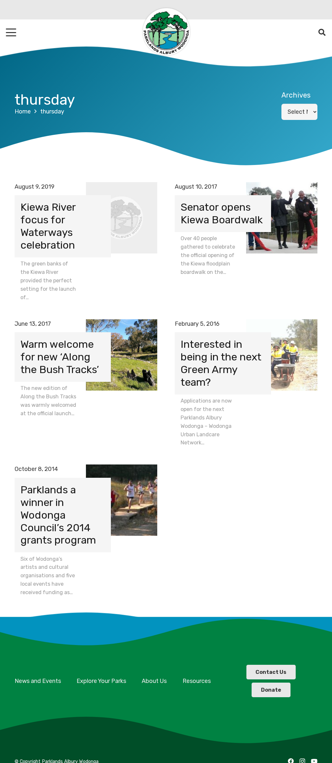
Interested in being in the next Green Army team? (221, 363)
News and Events (38, 681)
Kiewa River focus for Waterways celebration (48, 226)
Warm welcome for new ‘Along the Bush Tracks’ (59, 357)
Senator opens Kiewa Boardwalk (222, 213)
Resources (197, 681)
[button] (11, 32)
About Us (154, 681)
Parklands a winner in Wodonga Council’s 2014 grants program (58, 515)
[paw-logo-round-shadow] (166, 32)
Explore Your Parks (101, 681)
